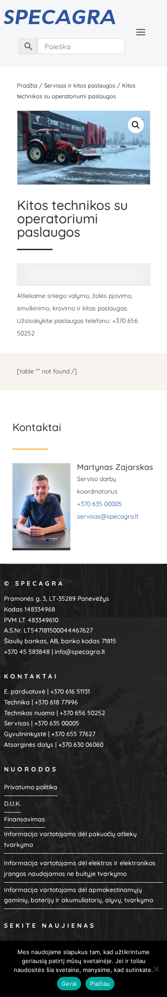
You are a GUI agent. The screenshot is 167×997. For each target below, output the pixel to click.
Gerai (69, 983)
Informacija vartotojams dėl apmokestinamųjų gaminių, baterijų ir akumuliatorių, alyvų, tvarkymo (78, 895)
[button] (136, 125)
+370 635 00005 (99, 504)
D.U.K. (12, 804)
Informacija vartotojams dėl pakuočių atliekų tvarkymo (70, 839)
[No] (155, 968)
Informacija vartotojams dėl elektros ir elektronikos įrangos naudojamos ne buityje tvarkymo (79, 868)
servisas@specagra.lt (107, 516)
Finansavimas (24, 819)
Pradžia (27, 85)
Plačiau (100, 983)
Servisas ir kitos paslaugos (79, 85)
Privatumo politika (30, 787)
